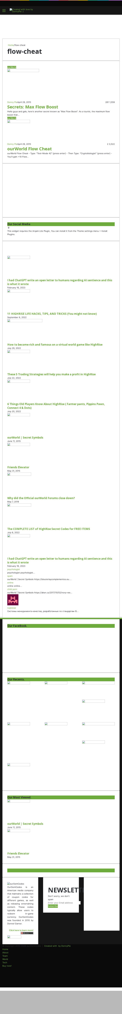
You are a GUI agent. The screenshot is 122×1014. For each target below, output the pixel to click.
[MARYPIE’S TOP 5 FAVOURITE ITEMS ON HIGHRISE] (18, 765)
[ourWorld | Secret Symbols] (18, 415)
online (10, 582)
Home (10, 45)
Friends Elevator (18, 467)
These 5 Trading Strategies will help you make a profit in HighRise (51, 374)
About (5, 952)
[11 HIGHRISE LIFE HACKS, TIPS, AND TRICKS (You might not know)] (18, 291)
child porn (12, 589)
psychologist (13, 569)
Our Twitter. (15, 870)
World (5, 959)
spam (10, 576)
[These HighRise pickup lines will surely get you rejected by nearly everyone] (98, 724)
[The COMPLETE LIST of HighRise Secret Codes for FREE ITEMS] (19, 505)
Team (5, 956)
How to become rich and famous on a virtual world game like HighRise (54, 344)
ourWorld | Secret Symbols (25, 437)
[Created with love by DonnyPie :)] (25, 10)
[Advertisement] (61, 25)
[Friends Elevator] (18, 445)
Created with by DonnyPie (57, 946)
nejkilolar (11, 608)
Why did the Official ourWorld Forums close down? (41, 498)
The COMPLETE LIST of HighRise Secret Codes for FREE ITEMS (48, 529)
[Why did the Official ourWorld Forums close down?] (19, 475)
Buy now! (7, 966)
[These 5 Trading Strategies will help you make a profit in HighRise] (18, 352)
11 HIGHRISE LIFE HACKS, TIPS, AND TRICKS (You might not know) (52, 314)
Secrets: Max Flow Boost (32, 107)
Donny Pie (12, 102)
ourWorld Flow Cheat (29, 149)
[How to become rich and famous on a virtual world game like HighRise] (24, 321)
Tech (4, 962)
